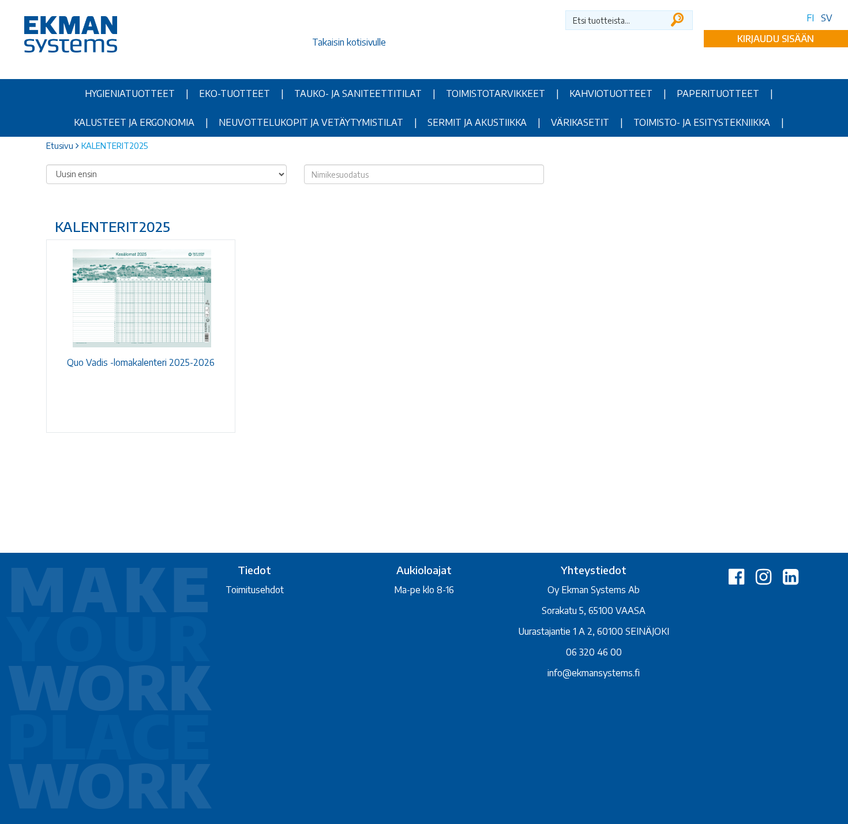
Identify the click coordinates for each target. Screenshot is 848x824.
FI (810, 18)
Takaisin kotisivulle (349, 42)
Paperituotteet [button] (718, 93)
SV (826, 18)
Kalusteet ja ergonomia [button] (134, 122)
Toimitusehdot (255, 589)
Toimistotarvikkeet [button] (495, 93)
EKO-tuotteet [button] (234, 93)
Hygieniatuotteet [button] (130, 93)
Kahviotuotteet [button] (610, 93)
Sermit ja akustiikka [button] (477, 122)
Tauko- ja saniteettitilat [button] (358, 93)
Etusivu (59, 145)
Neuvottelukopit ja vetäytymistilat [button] (311, 122)
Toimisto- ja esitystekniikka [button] (701, 122)
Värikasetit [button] (580, 122)
